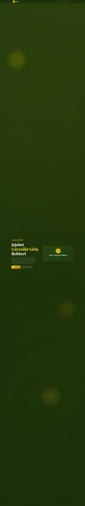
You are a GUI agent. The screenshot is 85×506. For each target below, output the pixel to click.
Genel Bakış (56, 1)
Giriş (61, 1)
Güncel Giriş (66, 1)
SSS (70, 1)
